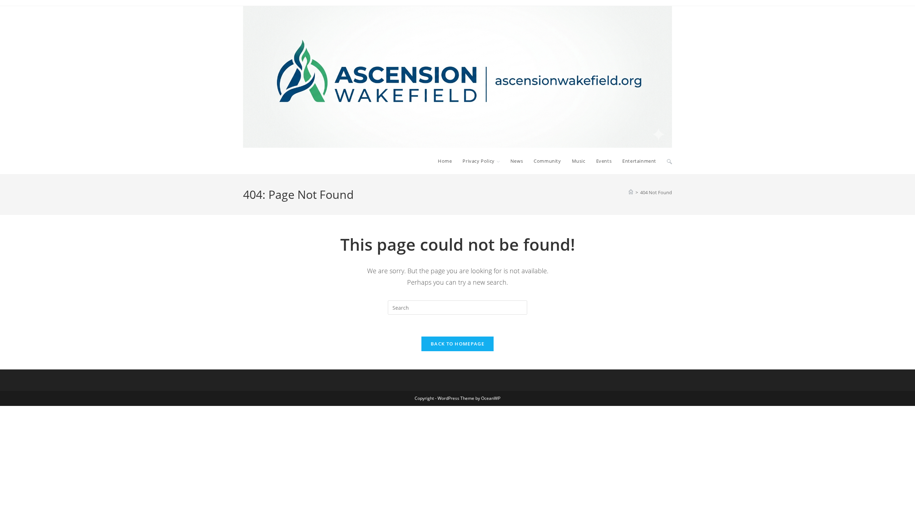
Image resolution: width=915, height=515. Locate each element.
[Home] (630, 192)
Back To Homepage (457, 343)
